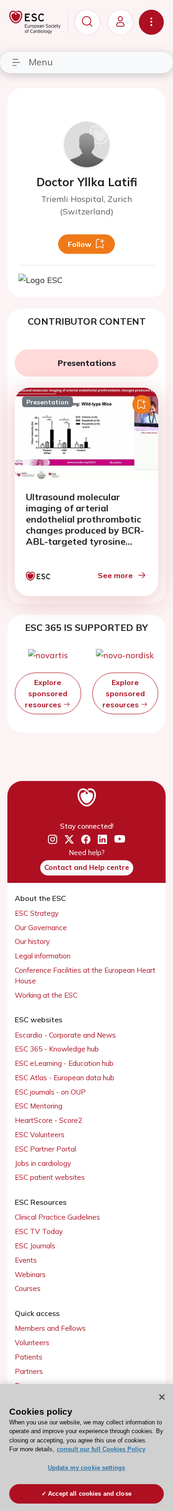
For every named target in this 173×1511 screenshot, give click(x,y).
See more (115, 575)
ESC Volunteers (40, 1134)
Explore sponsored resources (46, 693)
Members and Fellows (50, 1328)
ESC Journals (35, 1245)
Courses (28, 1288)
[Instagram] (52, 840)
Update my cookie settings (86, 1467)
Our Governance (41, 927)
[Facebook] (85, 840)
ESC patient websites (50, 1177)
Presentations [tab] (87, 363)
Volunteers (32, 1342)
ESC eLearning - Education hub (64, 1063)
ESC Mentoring (38, 1106)
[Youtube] (119, 839)
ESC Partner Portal (45, 1149)
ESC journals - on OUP (50, 1092)
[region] (86, 1447)
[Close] (162, 1397)
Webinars (30, 1274)
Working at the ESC (46, 995)
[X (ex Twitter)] (69, 840)
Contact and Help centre (86, 867)
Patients (28, 1357)
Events (26, 1260)
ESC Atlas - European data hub (64, 1077)
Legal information (43, 955)
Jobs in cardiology (43, 1163)
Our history (32, 941)
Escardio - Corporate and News (65, 1035)
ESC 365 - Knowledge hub (57, 1049)
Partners (29, 1371)
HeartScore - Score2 (48, 1120)
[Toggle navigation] (151, 22)
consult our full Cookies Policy (101, 1449)
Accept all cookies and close (89, 1493)
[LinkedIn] (102, 840)
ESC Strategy (37, 913)
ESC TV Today (39, 1231)
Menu (41, 62)
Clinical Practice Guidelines (57, 1217)
